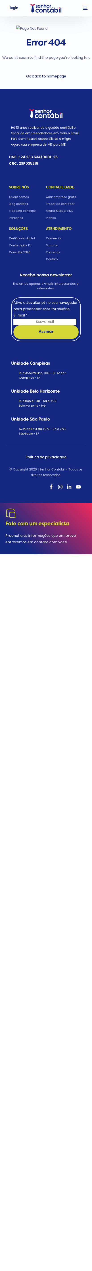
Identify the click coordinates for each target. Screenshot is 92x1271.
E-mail (20, 315)
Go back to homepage (46, 76)
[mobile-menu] (83, 8)
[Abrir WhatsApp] (11, 1260)
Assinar (46, 332)
